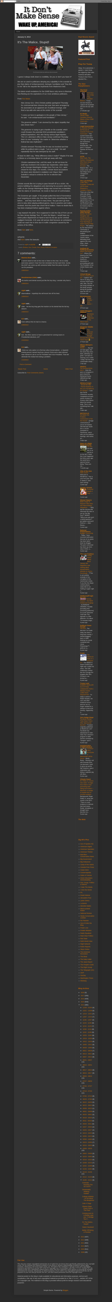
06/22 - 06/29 (87, 1102)
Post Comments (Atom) (35, 373)
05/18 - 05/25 (87, 1118)
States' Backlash (88, 1227)
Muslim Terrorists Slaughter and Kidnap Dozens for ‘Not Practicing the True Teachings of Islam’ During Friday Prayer (86, 219)
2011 (83, 1243)
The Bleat (83, 956)
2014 (83, 1005)
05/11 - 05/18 (87, 1121)
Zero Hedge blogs (86, 717)
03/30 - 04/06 (87, 1139)
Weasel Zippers (86, 500)
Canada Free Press (87, 867)
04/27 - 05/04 (87, 1127)
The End (83, 628)
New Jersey (40, 247)
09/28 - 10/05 (87, 1048)
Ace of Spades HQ (86, 844)
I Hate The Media (86, 887)
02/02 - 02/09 (87, 1166)
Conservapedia (85, 872)
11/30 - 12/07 (87, 1020)
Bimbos (25, 247)
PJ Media (83, 114)
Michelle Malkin (85, 906)
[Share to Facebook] (48, 245)
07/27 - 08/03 (87, 1081)
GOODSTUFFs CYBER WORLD (86, 746)
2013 (83, 1237)
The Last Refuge (86, 181)
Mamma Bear (26, 258)
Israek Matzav (85, 895)
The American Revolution (85, 953)
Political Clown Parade (85, 626)
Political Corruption (51, 247)
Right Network (85, 944)
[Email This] (43, 245)
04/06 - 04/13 (87, 1136)
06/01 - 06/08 (87, 1111)
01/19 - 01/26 (87, 1172)
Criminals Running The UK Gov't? (87, 1184)
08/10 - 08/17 (87, 1073)
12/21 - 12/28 (87, 1011)
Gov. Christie (32, 247)
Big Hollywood (85, 862)
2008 (83, 1252)
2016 (83, 999)
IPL (81, 892)
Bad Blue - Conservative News (87, 855)
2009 (83, 1249)
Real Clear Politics (86, 936)
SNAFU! (83, 367)
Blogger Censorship (86, 533)
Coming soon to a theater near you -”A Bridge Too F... (88, 1216)
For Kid (89, 446)
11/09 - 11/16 (87, 1029)
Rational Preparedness (85, 531)
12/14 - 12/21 (87, 1014)
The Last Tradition (87, 554)
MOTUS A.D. (84, 413)
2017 (83, 995)
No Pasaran (84, 920)
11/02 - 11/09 (87, 1032)
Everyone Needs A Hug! (90, 491)
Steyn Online (84, 949)
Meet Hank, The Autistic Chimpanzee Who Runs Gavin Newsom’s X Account (87, 162)
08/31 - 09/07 (87, 1060)
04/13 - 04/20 (87, 1133)
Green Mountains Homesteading (86, 879)
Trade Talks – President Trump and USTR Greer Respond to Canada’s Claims (87, 186)
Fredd (82, 653)
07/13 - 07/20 (87, 1091)
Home (18, 31)
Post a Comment (25, 364)
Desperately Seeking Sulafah (86, 1191)
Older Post (69, 369)
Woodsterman (85, 296)
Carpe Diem (84, 870)
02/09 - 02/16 (87, 1163)
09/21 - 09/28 (87, 1051)
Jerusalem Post (85, 898)
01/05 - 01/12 (87, 1180)
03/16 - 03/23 (87, 1145)
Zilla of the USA (86, 471)
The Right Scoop (86, 967)
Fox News (26, 99)
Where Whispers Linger (86, 345)
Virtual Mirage (85, 274)
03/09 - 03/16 (87, 1148)
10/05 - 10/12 (87, 1044)
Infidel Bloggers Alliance (86, 311)
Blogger (65, 1290)
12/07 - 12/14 (87, 1017)
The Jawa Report (86, 962)
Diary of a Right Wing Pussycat (86, 444)
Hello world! (84, 473)
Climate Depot (85, 779)
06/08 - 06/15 (87, 1108)
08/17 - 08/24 (87, 1070)
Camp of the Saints (87, 864)
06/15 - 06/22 (87, 1105)
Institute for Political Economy (87, 249)
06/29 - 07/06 (87, 1099)
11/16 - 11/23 (87, 1026)
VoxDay (83, 975)
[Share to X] (46, 245)
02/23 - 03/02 (87, 1156)
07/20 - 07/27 (87, 1086)
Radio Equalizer (85, 933)
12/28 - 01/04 (87, 1007)
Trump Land (84, 683)
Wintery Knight (85, 383)
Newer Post (22, 369)
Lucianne (83, 903)
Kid (22, 319)
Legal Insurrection (87, 126)
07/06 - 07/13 (87, 1096)
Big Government (86, 859)
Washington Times (86, 978)
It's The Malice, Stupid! (87, 1223)
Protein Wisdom (85, 930)
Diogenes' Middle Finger (86, 327)
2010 (83, 1246)
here (24, 230)
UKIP (82, 973)
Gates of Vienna (86, 875)
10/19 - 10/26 (87, 1038)
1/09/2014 (24, 270)
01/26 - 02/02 (87, 1169)
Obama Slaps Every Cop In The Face (87, 1208)
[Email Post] (39, 244)
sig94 (23, 290)
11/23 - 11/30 (87, 1023)
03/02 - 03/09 (87, 1153)
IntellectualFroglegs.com (86, 596)
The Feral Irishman (83, 90)
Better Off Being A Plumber (87, 1231)
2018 (83, 992)
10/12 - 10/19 (87, 1041)
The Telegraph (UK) (87, 970)
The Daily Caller (86, 959)
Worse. (82, 348)
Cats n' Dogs (86, 1203)
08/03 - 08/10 (87, 1076)
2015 (83, 1002)
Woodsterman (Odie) (29, 277)
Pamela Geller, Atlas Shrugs (85, 211)
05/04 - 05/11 (87, 1124)
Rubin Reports (85, 947)
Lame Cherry (84, 900)
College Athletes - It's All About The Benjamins (88, 1198)
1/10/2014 (24, 340)
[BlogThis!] (45, 245)
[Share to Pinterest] (50, 245)
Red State (83, 938)
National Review (86, 913)
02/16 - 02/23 (87, 1159)
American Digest (86, 846)
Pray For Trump (85, 64)
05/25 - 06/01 (87, 1114)
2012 (83, 1240)
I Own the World (86, 890)
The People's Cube (87, 965)
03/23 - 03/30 (87, 1142)
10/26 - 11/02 (87, 1035)
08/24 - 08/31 (87, 1065)
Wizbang (83, 981)
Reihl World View (86, 941)
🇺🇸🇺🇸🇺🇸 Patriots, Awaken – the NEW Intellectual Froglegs (86, 601)
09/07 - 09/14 (87, 1057)
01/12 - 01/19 (87, 1177)
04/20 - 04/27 (87, 1130)
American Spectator (87, 849)
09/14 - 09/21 (87, 1054)
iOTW (82, 156)
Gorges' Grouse (86, 487)
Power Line (84, 928)
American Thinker (86, 852)
